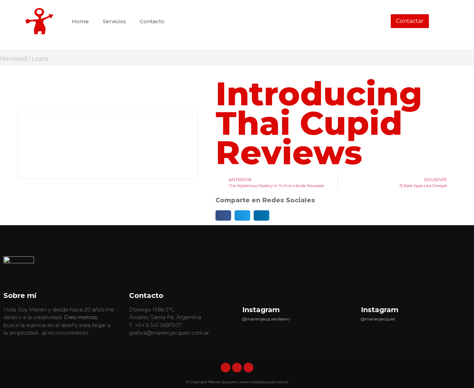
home (80, 21)
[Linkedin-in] (225, 367)
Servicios (114, 21)
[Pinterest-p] (248, 367)
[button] (223, 215)
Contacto (152, 21)
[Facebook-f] (237, 367)
